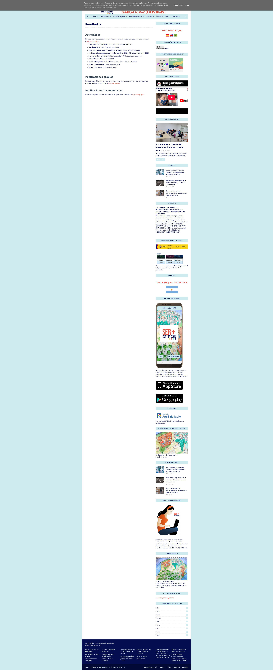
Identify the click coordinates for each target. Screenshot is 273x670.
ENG (170, 30)
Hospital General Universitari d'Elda (177, 655)
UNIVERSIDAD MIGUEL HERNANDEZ (92, 650)
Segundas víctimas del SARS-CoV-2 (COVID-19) (111, 667)
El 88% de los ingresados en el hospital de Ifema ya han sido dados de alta (176, 183)
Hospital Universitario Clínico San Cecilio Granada (144, 651)
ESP (164, 30)
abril (172, 608)
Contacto (185, 667)
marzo (172, 615)
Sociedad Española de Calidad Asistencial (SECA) (128, 651)
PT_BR (178, 30)
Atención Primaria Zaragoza (91, 660)
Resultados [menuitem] (175, 16)
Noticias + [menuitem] (159, 16)
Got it (187, 5)
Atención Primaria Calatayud (107, 660)
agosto (172, 618)
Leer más (160, 159)
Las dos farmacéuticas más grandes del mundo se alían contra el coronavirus (175, 172)
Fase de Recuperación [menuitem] (135, 16)
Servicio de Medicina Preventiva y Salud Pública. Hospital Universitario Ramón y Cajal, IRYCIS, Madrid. (163, 653)
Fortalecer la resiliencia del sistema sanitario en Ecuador (170, 145)
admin (158, 150)
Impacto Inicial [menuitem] (105, 16)
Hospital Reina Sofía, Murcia (92, 655)
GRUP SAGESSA (142, 656)
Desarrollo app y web (150, 667)
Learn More (178, 5)
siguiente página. (93, 41)
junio (172, 622)
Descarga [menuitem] (149, 16)
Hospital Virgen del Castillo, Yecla (108, 655)
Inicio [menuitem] (95, 16)
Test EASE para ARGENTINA (172, 282)
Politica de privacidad (173, 667)
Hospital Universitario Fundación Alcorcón (179, 650)
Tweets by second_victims (165, 598)
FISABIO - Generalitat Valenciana (108, 650)
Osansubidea (140, 659)
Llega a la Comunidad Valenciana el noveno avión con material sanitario (176, 193)
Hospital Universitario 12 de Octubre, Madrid (179, 660)
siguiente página (114, 83)
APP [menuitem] (166, 16)
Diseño (162, 667)
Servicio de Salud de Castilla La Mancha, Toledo (127, 658)
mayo (172, 611)
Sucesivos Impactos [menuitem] (119, 16)
